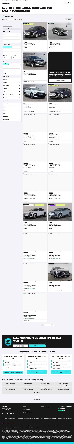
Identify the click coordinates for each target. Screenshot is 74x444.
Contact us (25, 407)
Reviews (26, 0)
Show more (36, 392)
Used (6, 0)
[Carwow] (6, 3)
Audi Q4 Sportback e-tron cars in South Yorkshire (46, 389)
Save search (12, 28)
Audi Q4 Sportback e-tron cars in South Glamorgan (28, 389)
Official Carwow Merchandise (28, 412)
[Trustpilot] (65, 409)
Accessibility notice (69, 418)
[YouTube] (11, 413)
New (3, 0)
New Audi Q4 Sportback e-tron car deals (13, 372)
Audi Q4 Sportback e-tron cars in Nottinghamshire (10, 389)
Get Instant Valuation (60, 80)
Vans (20, 0)
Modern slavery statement (61, 418)
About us (24, 406)
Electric (13, 0)
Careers (42, 406)
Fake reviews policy (52, 418)
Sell (17, 0)
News (23, 0)
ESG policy (41, 418)
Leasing (9, 0)
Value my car (37, 345)
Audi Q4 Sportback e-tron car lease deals (61, 372)
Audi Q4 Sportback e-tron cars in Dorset (28, 384)
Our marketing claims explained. (8, 428)
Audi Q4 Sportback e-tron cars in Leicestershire (45, 384)
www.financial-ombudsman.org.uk (64, 436)
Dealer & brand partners (45, 407)
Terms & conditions (20, 418)
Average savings (4, 430)
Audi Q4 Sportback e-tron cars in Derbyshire (10, 384)
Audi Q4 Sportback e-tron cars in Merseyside (63, 384)
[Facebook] (2, 413)
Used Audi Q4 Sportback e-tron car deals (37, 372)
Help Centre (4, 406)
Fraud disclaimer (36, 418)
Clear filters (4, 19)
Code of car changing (68, 420)
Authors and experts (26, 409)
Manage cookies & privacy (28, 418)
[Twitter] (5, 413)
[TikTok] (13, 413)
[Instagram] (8, 413)
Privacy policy (46, 418)
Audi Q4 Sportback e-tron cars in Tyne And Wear (63, 389)
